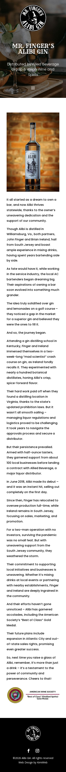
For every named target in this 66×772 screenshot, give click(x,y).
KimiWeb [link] (42, 762)
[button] (33, 88)
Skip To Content (14, 4)
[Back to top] (62, 745)
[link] (28, 750)
